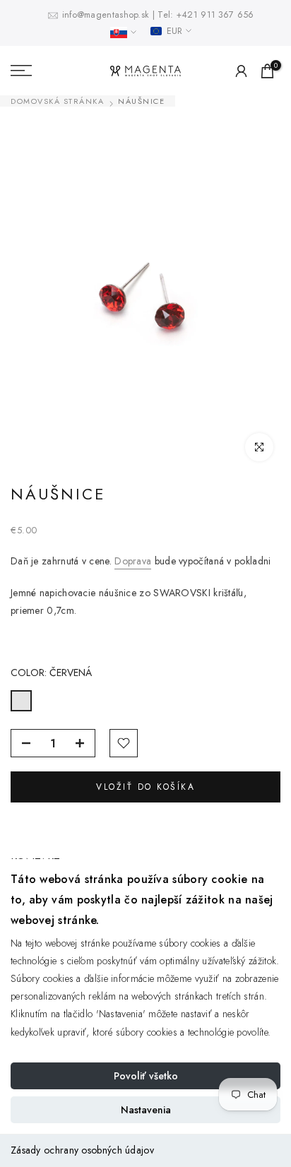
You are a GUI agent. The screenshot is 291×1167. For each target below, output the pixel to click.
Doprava (132, 561)
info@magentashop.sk (107, 14)
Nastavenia (146, 1110)
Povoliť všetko (146, 1076)
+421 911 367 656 (215, 14)
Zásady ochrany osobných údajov (82, 1150)
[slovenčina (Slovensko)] (123, 32)
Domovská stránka (57, 101)
